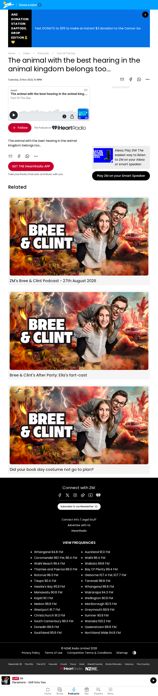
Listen (26, 53)
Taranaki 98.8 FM (97, 581)
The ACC (41, 664)
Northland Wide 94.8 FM (103, 632)
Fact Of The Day (66, 53)
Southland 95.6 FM (47, 632)
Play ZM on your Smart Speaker (121, 163)
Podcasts (43, 53)
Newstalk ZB (15, 664)
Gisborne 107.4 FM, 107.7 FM (105, 575)
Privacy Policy (31, 653)
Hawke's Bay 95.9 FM (49, 586)
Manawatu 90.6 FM (48, 592)
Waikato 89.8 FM (97, 563)
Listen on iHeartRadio (79, 680)
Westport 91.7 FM (47, 609)
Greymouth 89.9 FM (99, 609)
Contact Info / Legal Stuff (79, 520)
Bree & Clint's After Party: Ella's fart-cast (79, 335)
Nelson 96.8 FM (45, 604)
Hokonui (129, 664)
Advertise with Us (79, 525)
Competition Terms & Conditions (89, 653)
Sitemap (122, 653)
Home (11, 53)
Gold (81, 664)
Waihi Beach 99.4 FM (49, 563)
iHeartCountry (95, 664)
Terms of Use (53, 653)
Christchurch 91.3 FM (49, 615)
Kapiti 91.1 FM (43, 598)
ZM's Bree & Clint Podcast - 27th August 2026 (79, 240)
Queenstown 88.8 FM (100, 627)
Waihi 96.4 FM (95, 558)
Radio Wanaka (114, 664)
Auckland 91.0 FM (97, 552)
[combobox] (147, 79)
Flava (73, 664)
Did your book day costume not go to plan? (79, 429)
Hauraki (53, 664)
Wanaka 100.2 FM (97, 621)
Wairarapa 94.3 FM (99, 592)
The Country (143, 664)
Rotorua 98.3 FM (46, 575)
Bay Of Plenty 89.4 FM (101, 569)
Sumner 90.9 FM (96, 615)
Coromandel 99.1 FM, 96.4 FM (55, 558)
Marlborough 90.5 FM (101, 604)
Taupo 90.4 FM (45, 581)
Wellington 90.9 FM (99, 598)
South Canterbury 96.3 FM (53, 621)
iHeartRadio (79, 531)
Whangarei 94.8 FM (48, 552)
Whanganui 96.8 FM (99, 586)
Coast (63, 664)
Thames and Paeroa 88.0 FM (55, 569)
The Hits (29, 664)
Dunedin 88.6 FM (46, 627)
